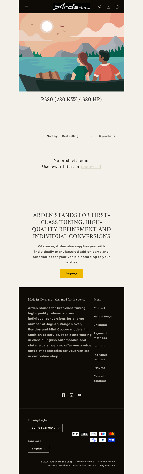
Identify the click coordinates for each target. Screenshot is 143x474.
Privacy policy (106, 461)
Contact (99, 308)
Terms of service (58, 465)
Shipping (100, 325)
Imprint (99, 346)
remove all (91, 167)
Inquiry (71, 273)
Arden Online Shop (61, 461)
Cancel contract (100, 379)
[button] (26, 7)
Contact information (84, 465)
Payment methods (100, 336)
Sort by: (52, 136)
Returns (99, 367)
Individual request (101, 357)
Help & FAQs (103, 316)
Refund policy (85, 461)
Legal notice (107, 465)
